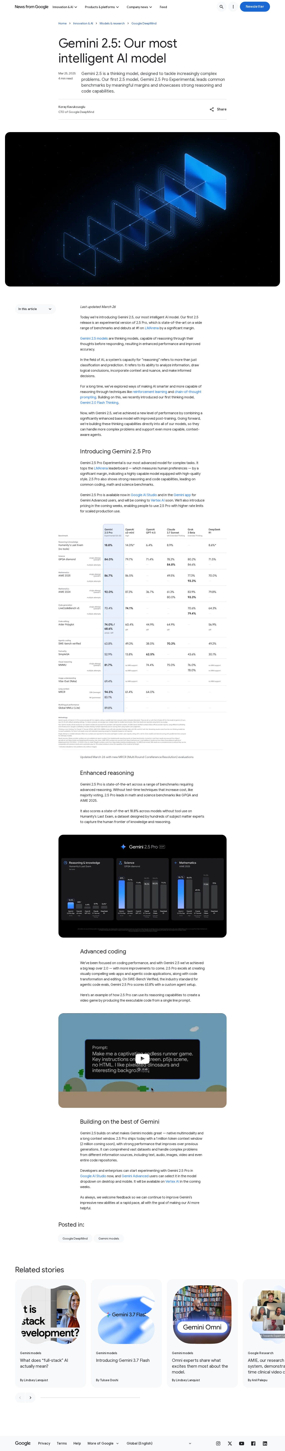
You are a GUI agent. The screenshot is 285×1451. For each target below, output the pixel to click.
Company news (137, 7)
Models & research (112, 23)
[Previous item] (20, 1398)
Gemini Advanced (135, 1176)
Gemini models (108, 1238)
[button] (255, 7)
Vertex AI (158, 500)
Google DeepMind (143, 23)
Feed (163, 7)
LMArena (152, 328)
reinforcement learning (150, 392)
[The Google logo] (23, 1443)
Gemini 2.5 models (94, 338)
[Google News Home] (31, 7)
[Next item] (30, 1398)
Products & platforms (100, 7)
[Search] (222, 7)
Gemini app (182, 495)
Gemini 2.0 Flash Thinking (99, 403)
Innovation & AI (63, 7)
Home (62, 23)
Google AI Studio (144, 495)
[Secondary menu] (233, 7)
